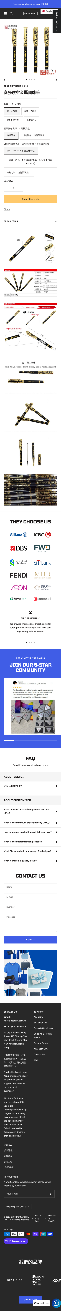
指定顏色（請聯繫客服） (35, 135)
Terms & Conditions (43, 1028)
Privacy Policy (41, 1043)
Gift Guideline (40, 1022)
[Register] (50, 1194)
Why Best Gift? (41, 1048)
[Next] (56, 80)
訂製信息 (8, 1156)
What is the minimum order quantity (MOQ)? (27, 822)
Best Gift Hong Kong (16, 86)
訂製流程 (8, 1150)
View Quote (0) (56, 21)
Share (7, 209)
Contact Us (39, 1054)
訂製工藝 (8, 1161)
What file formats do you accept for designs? (27, 851)
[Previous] (5, 80)
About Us (38, 1017)
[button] (49, 11)
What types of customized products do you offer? (26, 811)
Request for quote (30, 199)
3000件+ (31, 120)
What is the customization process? (23, 841)
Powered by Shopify (52, 1218)
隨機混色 (11, 135)
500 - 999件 (30, 111)
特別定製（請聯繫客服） (19, 172)
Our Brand (30, 1300)
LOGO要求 (9, 1167)
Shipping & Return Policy (43, 1036)
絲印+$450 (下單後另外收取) (21, 150)
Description (11, 221)
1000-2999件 (13, 120)
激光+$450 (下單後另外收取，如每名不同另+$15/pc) (30, 161)
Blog (36, 1060)
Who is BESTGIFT (13, 786)
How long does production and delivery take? (28, 832)
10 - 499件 (12, 111)
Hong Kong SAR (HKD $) (16, 1207)
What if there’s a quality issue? (20, 860)
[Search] (11, 13)
